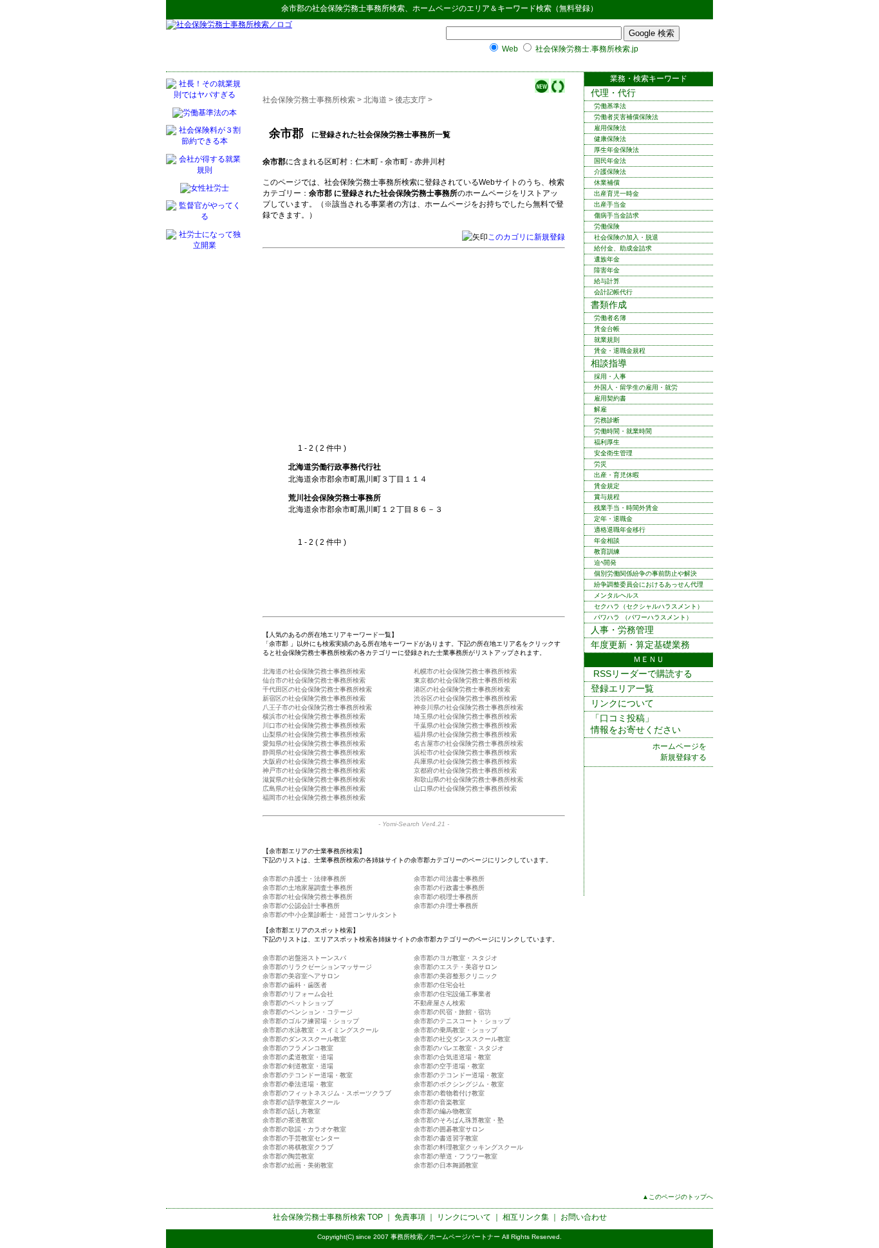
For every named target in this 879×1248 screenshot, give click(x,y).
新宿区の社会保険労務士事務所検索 (314, 698)
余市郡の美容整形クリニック (455, 975)
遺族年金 (607, 259)
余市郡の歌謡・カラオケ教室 (304, 1129)
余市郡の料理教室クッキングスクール (468, 1147)
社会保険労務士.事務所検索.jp (586, 48)
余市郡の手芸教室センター (301, 1138)
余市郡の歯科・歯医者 (295, 984)
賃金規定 (607, 485)
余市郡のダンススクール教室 (304, 1039)
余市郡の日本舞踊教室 (446, 1165)
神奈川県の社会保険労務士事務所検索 (468, 707)
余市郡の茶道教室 (288, 1120)
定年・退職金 (613, 518)
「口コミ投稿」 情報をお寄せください (636, 724)
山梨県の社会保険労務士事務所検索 (314, 734)
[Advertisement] (396, 346)
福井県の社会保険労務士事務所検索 (465, 734)
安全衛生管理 (613, 453)
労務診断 (607, 420)
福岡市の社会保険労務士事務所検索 (314, 797)
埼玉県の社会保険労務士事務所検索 (465, 716)
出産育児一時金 (616, 193)
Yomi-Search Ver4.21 (413, 823)
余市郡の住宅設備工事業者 (452, 993)
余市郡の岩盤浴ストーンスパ (304, 957)
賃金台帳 (607, 328)
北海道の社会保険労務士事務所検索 (314, 671)
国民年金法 (610, 160)
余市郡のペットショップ (298, 1003)
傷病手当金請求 (616, 215)
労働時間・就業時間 (623, 431)
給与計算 (607, 281)
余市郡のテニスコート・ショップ (462, 1021)
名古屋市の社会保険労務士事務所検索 (468, 743)
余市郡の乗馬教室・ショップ (455, 1030)
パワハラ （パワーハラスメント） (643, 617)
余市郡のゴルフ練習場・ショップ (311, 1021)
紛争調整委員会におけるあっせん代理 (648, 584)
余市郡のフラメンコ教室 (298, 1048)
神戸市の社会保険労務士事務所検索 (314, 770)
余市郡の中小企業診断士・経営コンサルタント (330, 914)
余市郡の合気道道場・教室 (452, 1057)
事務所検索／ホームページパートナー (445, 1236)
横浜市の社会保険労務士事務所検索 (314, 716)
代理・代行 (613, 93)
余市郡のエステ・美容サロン (455, 966)
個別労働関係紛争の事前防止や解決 (645, 573)
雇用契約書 (610, 398)
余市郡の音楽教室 (439, 1102)
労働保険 (607, 226)
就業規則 (607, 339)
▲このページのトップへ (677, 1196)
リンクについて (622, 703)
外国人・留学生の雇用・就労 (636, 387)
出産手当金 (610, 204)
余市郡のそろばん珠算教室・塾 (459, 1120)
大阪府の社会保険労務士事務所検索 (314, 761)
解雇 (600, 409)
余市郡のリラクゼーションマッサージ (317, 966)
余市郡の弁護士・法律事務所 (304, 878)
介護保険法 (610, 171)
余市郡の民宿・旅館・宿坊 (452, 1012)
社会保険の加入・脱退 (626, 237)
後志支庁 (410, 99)
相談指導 (609, 363)
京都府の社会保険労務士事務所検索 (465, 770)
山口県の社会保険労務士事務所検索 (465, 788)
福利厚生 (607, 442)
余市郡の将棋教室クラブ (298, 1147)
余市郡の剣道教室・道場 (298, 1066)
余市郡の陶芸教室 (288, 1156)
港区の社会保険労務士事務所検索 (462, 689)
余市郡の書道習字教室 (446, 1138)
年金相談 (607, 540)
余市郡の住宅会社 (439, 984)
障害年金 (607, 270)
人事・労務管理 (622, 630)
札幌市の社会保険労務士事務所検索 (465, 671)
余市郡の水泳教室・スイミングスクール (320, 1030)
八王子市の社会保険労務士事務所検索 (317, 707)
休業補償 (607, 182)
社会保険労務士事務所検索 (358, 8)
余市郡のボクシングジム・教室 (459, 1084)
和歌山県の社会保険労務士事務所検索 (468, 779)
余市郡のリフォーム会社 (298, 993)
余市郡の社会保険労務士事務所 (308, 896)
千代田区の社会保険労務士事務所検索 (317, 689)
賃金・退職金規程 (619, 350)
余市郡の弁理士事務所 (446, 905)
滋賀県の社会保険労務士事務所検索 (314, 779)
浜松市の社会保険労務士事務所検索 (465, 752)
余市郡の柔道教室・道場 (298, 1057)
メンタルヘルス (616, 595)
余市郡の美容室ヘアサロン (301, 975)
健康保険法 (610, 138)
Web (510, 48)
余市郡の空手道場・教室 (449, 1066)
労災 (600, 464)
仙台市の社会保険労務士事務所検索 (314, 680)
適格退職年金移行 (619, 529)
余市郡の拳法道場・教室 (298, 1084)
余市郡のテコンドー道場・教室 (308, 1075)
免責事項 (409, 1217)
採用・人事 (610, 376)
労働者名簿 (610, 317)
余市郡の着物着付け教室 (449, 1093)
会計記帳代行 (613, 292)
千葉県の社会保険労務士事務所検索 (465, 725)
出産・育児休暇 (616, 474)
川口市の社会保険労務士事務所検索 (314, 725)
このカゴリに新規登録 (526, 236)
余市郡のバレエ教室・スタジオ (459, 1048)
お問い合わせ (583, 1217)
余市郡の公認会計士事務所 (301, 905)
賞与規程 (607, 496)
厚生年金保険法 (616, 149)
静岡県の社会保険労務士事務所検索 (314, 752)
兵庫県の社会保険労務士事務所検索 (465, 761)
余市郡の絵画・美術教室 (298, 1165)
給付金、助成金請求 (623, 248)
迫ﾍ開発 (605, 562)
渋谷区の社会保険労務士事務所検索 (465, 698)
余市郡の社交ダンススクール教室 (462, 1039)
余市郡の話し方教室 (291, 1111)
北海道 (375, 99)
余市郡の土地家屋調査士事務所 (308, 887)
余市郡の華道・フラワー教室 (455, 1156)
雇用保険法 (610, 127)
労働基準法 (610, 105)
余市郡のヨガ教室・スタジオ (455, 957)
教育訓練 (607, 551)
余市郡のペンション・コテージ (308, 1012)
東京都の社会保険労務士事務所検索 (465, 680)
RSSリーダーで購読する (641, 673)
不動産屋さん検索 (439, 1003)
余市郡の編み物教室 (443, 1111)
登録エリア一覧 (622, 688)
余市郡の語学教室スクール (301, 1102)
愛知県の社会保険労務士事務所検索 (314, 743)
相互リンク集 (526, 1217)
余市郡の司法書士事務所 (449, 878)
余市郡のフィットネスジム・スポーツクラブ (327, 1093)
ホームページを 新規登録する (679, 752)
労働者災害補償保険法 (626, 116)
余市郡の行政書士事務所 (449, 887)
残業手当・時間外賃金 (626, 507)
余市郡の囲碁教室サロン (449, 1129)
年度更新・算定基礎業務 (640, 644)
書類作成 (609, 304)
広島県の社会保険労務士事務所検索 (314, 788)
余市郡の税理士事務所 (446, 896)
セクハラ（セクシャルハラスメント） (648, 606)
